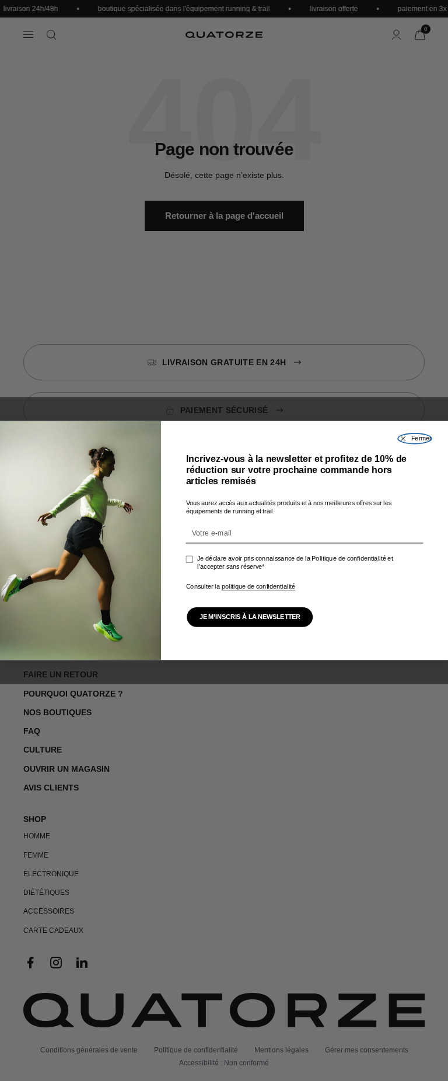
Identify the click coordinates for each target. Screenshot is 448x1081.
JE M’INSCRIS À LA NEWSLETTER (250, 617)
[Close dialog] (415, 438)
